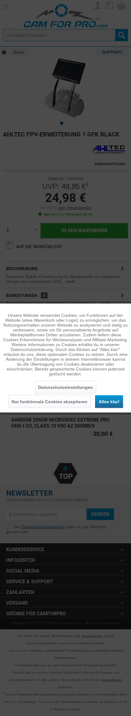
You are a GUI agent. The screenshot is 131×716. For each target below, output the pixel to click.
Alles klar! (109, 401)
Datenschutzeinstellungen (65, 387)
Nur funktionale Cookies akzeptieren (49, 401)
